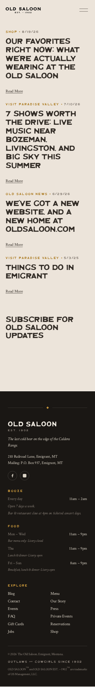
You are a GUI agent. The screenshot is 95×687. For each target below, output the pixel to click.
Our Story (58, 601)
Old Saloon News (27, 194)
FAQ (11, 616)
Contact (14, 601)
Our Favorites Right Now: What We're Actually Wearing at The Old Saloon (42, 57)
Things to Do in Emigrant (40, 270)
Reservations (60, 624)
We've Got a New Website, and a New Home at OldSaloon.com (42, 215)
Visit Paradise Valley (32, 104)
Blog (11, 593)
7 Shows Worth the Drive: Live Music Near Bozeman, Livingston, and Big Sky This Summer (41, 138)
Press (54, 608)
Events (13, 608)
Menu (55, 593)
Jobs (11, 631)
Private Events (61, 616)
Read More (14, 91)
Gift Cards (16, 624)
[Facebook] (12, 475)
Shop (11, 31)
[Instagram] (24, 475)
